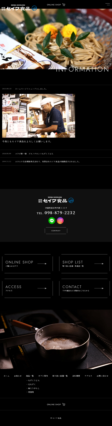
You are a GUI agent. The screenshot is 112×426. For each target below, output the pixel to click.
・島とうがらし (33, 388)
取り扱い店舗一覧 (60, 376)
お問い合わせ (102, 376)
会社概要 (76, 376)
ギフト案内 (43, 376)
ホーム (6, 376)
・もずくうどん (33, 380)
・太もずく (31, 384)
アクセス (88, 376)
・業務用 (30, 392)
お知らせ (18, 376)
